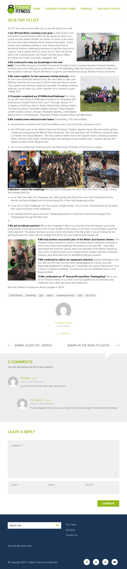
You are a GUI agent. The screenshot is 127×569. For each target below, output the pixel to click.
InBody (50, 295)
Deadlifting (31, 295)
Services (70, 530)
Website (89, 485)
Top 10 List (90, 295)
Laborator (53, 562)
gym (41, 295)
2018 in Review (15, 295)
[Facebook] (87, 562)
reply (34, 378)
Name (15, 485)
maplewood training (65, 295)
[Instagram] (96, 562)
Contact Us (72, 535)
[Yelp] (105, 562)
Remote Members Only (20, 546)
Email (52, 485)
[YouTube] (115, 562)
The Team (71, 524)
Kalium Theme (36, 562)
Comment (17, 446)
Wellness (65, 333)
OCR (80, 295)
